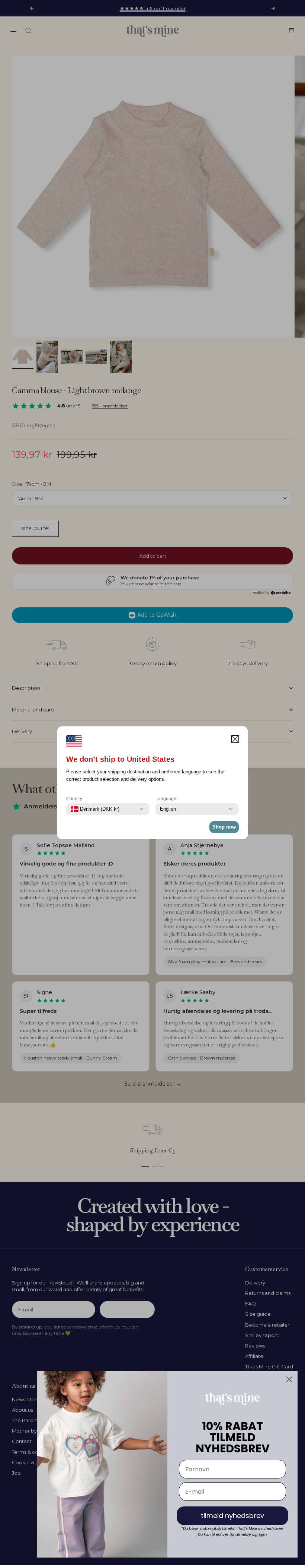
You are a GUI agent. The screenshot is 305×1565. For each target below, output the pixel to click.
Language (165, 798)
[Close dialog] (289, 1379)
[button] (235, 739)
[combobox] (95, 809)
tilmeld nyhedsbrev (232, 1515)
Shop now (224, 827)
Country (74, 798)
